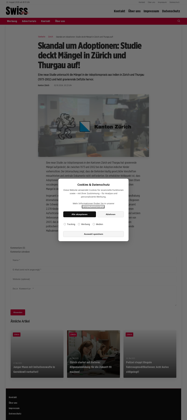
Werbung (85, 224)
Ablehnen (110, 214)
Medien (99, 224)
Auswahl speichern (93, 234)
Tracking (71, 224)
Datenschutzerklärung (93, 207)
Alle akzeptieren (80, 214)
